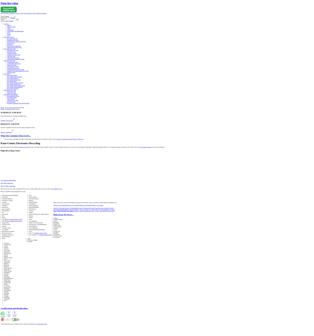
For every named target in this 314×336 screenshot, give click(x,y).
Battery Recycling (12, 65)
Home (2, 107)
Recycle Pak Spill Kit (12, 88)
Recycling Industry (12, 97)
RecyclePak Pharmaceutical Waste (16, 85)
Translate (12, 18)
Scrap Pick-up (10, 43)
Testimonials (10, 29)
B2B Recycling (11, 72)
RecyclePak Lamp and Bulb (14, 77)
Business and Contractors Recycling (16, 41)
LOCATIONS (4, 13)
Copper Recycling (12, 53)
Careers (81, 209)
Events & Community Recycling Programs (18, 103)
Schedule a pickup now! (7, 120)
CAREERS (11, 13)
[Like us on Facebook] (59, 205)
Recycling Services (9, 37)
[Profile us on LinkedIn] (96, 205)
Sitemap (113, 209)
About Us (6, 24)
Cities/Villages (11, 99)
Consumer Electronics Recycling (15, 69)
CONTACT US (19, 13)
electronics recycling (23, 147)
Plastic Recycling (11, 93)
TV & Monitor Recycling (13, 63)
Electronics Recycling (9, 60)
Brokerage (10, 44)
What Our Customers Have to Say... (16, 136)
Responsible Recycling (13, 68)
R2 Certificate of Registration (8, 180)
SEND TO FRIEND (6, 109)
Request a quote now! (6, 132)
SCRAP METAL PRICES (39, 13)
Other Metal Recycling (13, 57)
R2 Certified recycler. (56, 189)
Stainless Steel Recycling (13, 55)
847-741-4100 (9, 21)
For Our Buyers (95, 209)
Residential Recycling (12, 40)
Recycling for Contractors (14, 46)
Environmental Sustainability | (61, 209)
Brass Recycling (11, 52)
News (8, 32)
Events (9, 34)
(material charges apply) (16, 219)
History (9, 25)
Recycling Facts (11, 102)
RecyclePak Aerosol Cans (14, 84)
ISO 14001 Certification (7, 183)
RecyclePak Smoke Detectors (14, 87)
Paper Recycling (11, 91)
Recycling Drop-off (12, 38)
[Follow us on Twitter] (72, 205)
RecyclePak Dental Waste (14, 80)
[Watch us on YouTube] (84, 205)
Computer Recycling (12, 62)
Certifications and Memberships (15, 31)
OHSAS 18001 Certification (8, 186)
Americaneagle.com (42, 324)
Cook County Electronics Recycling (105, 211)
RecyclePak (7, 74)
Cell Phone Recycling (12, 66)
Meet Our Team (11, 27)
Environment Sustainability (11, 94)
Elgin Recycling (9, 3)
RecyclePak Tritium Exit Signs (15, 82)
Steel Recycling (11, 56)
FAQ (8, 35)
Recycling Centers (74, 209)
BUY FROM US (27, 13)
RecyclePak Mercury (12, 78)
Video (8, 28)
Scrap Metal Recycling (10, 49)
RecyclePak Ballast (12, 75)
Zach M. (69, 139)
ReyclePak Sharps (12, 81)
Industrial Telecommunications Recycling (18, 71)
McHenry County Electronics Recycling (84, 211)
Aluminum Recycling (12, 50)
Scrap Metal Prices (105, 209)
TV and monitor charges (145, 147)
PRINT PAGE (15, 109)
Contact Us (87, 209)
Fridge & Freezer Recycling (14, 47)
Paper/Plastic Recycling (10, 90)
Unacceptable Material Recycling (15, 59)
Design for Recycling (12, 100)
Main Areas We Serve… (63, 215)
